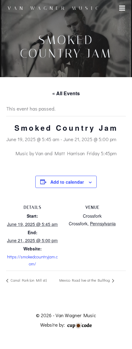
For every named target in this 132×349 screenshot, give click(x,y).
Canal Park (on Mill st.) (28, 280)
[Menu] (122, 8)
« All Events (66, 93)
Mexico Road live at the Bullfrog (85, 280)
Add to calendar (67, 182)
